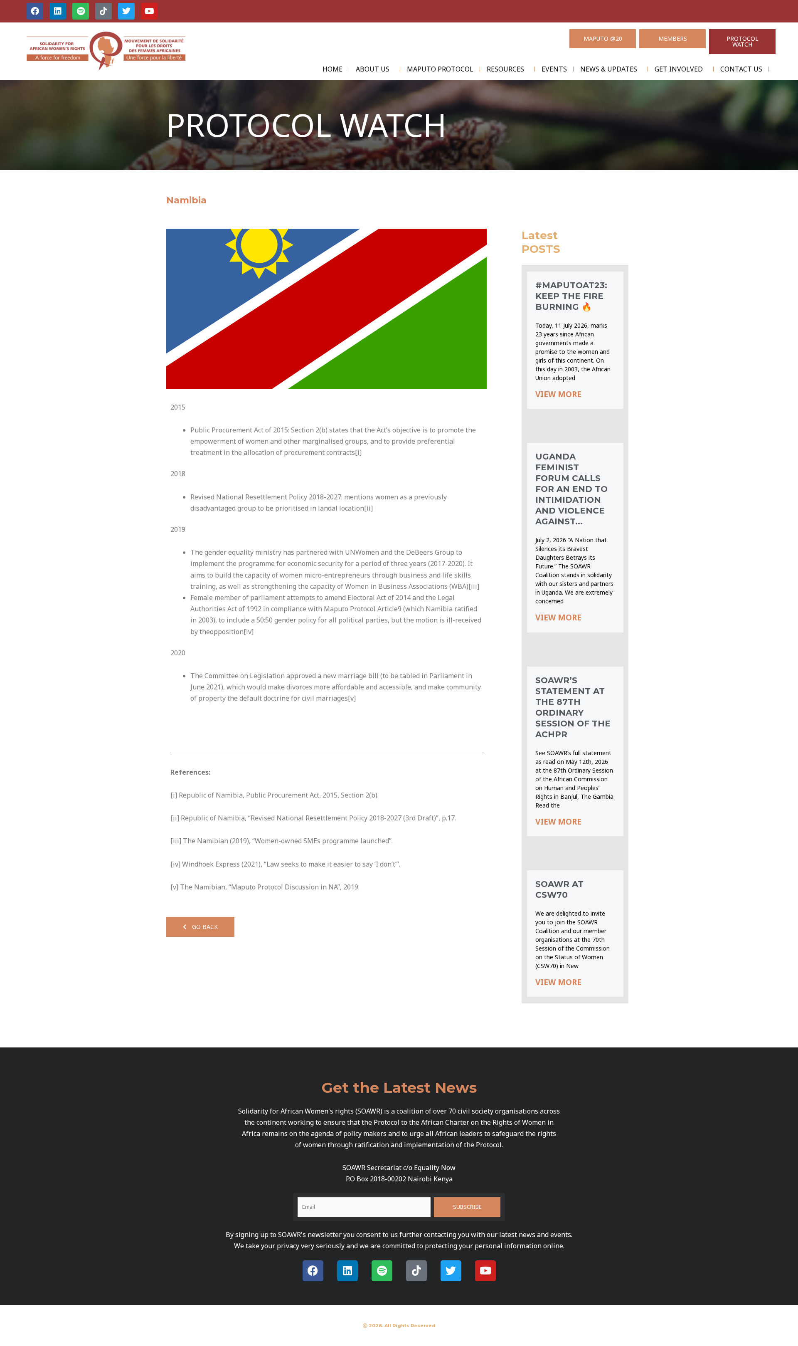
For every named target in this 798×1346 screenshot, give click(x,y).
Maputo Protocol (440, 69)
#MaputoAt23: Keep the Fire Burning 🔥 (571, 296)
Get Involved (679, 69)
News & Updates (608, 69)
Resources (505, 69)
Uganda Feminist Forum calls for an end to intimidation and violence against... (571, 489)
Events (554, 69)
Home (332, 69)
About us (372, 69)
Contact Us (741, 69)
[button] (200, 927)
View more (558, 394)
